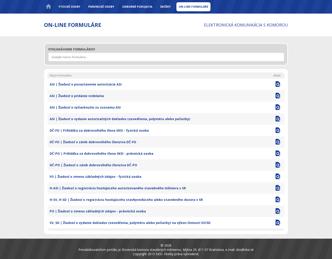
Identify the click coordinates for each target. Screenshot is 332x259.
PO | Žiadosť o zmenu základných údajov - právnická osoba (98, 211)
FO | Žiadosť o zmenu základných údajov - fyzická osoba (95, 176)
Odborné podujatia (137, 7)
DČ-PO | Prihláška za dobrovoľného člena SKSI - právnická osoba (101, 153)
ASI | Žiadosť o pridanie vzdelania (77, 96)
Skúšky (165, 7)
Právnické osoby (101, 7)
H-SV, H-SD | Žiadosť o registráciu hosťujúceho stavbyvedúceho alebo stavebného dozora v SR (126, 199)
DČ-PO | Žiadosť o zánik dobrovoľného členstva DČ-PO (93, 165)
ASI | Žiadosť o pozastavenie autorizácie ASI (86, 84)
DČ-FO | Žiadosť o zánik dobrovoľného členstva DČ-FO (93, 142)
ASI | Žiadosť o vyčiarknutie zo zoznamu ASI (85, 107)
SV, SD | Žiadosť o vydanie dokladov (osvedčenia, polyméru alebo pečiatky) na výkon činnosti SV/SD (130, 223)
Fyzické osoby (69, 7)
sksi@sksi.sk (245, 249)
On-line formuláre (193, 7)
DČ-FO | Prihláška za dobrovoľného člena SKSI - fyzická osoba (99, 130)
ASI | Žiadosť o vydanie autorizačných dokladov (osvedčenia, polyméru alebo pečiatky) (120, 119)
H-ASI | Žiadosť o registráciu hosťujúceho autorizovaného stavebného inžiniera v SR (118, 188)
